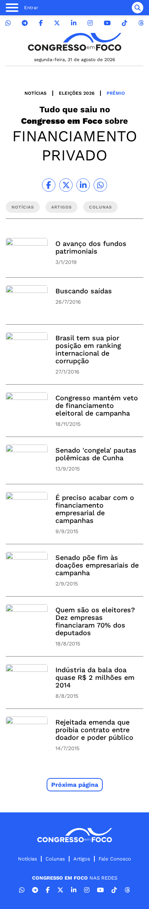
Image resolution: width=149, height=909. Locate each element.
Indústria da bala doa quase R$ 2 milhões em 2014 (94, 677)
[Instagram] (90, 23)
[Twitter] (57, 23)
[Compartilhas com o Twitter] (66, 185)
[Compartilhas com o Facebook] (48, 185)
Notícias (35, 93)
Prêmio (116, 93)
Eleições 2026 (76, 93)
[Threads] (141, 23)
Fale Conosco (115, 859)
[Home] (74, 41)
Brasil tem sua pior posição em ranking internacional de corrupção (88, 349)
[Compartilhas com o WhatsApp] (100, 185)
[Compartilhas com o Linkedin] (83, 185)
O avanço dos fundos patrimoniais (90, 247)
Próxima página (74, 784)
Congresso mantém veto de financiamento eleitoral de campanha (96, 405)
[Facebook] (41, 23)
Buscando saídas (83, 291)
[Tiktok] (124, 23)
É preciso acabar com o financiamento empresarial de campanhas (94, 508)
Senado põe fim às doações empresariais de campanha (97, 565)
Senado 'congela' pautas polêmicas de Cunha (95, 454)
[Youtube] (107, 23)
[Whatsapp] (8, 23)
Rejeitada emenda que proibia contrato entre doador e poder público (94, 729)
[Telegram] (25, 23)
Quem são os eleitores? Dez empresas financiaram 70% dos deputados (95, 621)
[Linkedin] (73, 23)
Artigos (81, 859)
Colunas (55, 859)
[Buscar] (137, 7)
